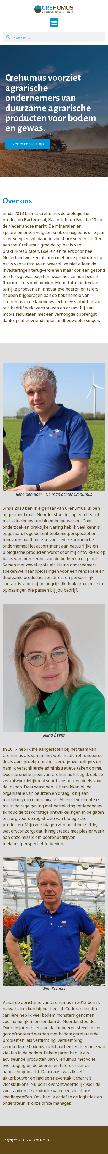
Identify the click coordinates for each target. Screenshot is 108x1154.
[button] (54, 22)
